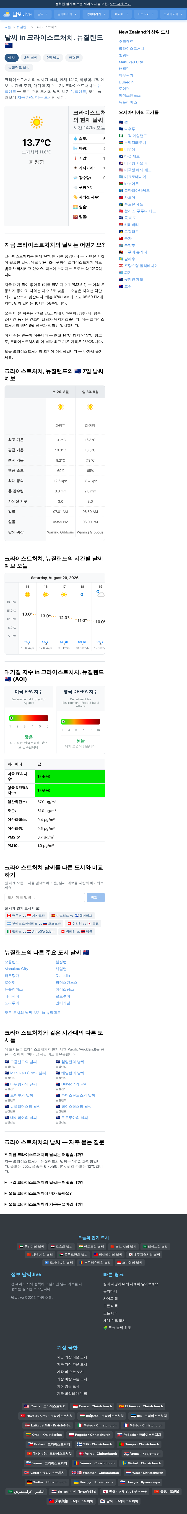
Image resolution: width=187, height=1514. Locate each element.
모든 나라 (110, 1313)
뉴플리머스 (14, 989)
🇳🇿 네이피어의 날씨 (21, 1119)
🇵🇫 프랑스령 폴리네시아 (138, 265)
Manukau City (16, 968)
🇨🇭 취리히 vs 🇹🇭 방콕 (76, 931)
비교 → (96, 897)
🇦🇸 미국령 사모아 (133, 163)
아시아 (121, 14)
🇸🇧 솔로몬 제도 (131, 204)
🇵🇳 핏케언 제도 (131, 279)
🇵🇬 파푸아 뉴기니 (133, 252)
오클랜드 (12, 962)
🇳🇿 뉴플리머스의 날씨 (23, 1108)
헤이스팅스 (65, 989)
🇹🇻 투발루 (127, 245)
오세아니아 (173, 14)
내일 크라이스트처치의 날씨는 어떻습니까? (46, 1182)
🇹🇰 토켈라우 (129, 231)
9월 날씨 (53, 58)
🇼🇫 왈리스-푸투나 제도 (137, 211)
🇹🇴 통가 (125, 238)
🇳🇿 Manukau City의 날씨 (25, 1075)
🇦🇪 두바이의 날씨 (31, 1246)
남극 (43, 14)
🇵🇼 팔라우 (127, 258)
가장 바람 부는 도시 (72, 1379)
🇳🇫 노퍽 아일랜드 (133, 135)
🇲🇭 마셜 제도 (129, 156)
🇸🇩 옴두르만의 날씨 (73, 1254)
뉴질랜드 (23, 27)
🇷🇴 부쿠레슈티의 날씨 (95, 1262)
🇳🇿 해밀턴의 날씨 (70, 1075)
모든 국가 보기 (120, 4)
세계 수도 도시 (114, 1320)
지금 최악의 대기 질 (72, 1393)
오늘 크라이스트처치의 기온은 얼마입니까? (46, 1204)
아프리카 (146, 14)
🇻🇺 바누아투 (129, 183)
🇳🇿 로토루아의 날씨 (72, 1119)
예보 (11, 58)
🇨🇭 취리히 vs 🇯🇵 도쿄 (83, 923)
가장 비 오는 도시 (70, 1372)
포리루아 (12, 1003)
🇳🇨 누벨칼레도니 (132, 142)
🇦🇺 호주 (125, 286)
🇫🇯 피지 (125, 272)
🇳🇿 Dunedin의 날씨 (72, 1086)
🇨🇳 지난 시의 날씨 (40, 1254)
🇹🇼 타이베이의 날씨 (108, 1254)
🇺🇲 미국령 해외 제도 (135, 170)
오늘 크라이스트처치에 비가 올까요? (40, 1193)
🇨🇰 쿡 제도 (127, 217)
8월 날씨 (30, 58)
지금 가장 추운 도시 (72, 1364)
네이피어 (12, 996)
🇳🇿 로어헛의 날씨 (19, 1097)
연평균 (74, 58)
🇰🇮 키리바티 (129, 224)
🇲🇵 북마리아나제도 (134, 190)
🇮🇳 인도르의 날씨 (91, 1246)
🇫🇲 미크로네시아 (132, 176)
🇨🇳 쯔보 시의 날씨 (123, 1246)
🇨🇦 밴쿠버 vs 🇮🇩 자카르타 (26, 915)
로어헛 (10, 982)
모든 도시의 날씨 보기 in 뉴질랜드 (33, 1012)
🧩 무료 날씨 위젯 (117, 1328)
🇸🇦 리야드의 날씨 (155, 1246)
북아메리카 (95, 14)
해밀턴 (61, 968)
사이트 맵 (110, 1298)
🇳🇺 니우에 (127, 149)
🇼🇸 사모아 (127, 197)
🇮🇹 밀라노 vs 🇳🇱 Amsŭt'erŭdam (31, 931)
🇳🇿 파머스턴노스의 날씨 (75, 1097)
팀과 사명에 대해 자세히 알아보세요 (130, 1284)
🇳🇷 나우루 (127, 129)
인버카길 (63, 1003)
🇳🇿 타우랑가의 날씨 (21, 1086)
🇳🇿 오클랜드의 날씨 (21, 1063)
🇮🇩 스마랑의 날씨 (129, 1262)
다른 (8, 27)
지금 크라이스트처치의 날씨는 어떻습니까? (46, 1154)
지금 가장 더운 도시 (34, 97)
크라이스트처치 (131, 48)
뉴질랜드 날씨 (19, 67)
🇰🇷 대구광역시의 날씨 (144, 1254)
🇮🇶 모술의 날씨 (62, 1246)
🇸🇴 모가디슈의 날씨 (59, 1262)
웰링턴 (61, 962)
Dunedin (63, 975)
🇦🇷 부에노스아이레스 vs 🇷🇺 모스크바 (34, 923)
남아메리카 (67, 14)
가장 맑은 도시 (68, 1386)
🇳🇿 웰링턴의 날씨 (70, 1063)
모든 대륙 (110, 1306)
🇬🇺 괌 (123, 122)
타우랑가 (12, 975)
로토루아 (63, 996)
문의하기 (110, 1291)
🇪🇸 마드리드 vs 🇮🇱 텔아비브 (71, 915)
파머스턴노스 (67, 982)
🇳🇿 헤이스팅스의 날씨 (74, 1108)
